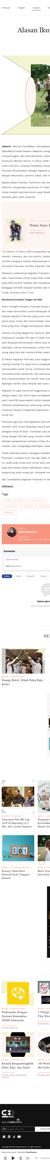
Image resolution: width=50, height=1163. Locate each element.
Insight (21, 8)
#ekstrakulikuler (37, 501)
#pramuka (21, 501)
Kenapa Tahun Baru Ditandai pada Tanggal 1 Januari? (16, 874)
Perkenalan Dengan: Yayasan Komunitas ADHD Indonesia (15, 1016)
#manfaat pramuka (11, 506)
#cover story (29, 506)
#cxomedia (8, 501)
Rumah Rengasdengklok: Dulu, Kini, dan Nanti (18, 1065)
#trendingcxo (9, 512)
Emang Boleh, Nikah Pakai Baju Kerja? (22, 682)
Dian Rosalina (31, 1152)
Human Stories (18, 676)
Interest (6, 8)
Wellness (17, 816)
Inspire (36, 8)
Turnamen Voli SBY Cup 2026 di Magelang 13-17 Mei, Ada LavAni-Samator (17, 823)
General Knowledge (21, 867)
